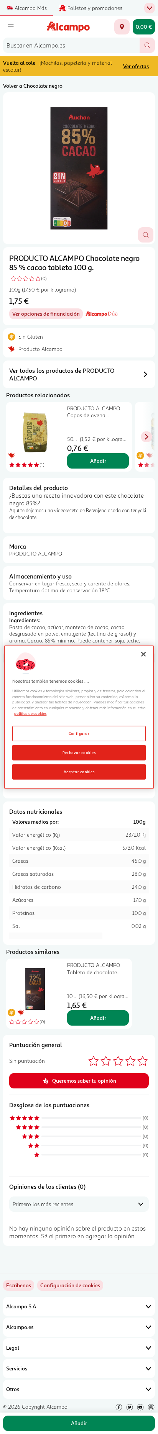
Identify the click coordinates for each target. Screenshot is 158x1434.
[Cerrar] (143, 654)
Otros (12, 1389)
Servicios (16, 1368)
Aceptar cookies (79, 771)
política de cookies (30, 713)
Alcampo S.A (21, 1306)
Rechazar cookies (79, 752)
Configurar (79, 733)
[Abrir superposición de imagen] (145, 235)
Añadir (98, 460)
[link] (70, 1285)
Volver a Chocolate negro (33, 85)
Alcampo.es (19, 1327)
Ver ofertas (136, 66)
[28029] (122, 26)
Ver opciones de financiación (47, 314)
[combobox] (71, 45)
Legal (12, 1347)
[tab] (79, 168)
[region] (79, 717)
